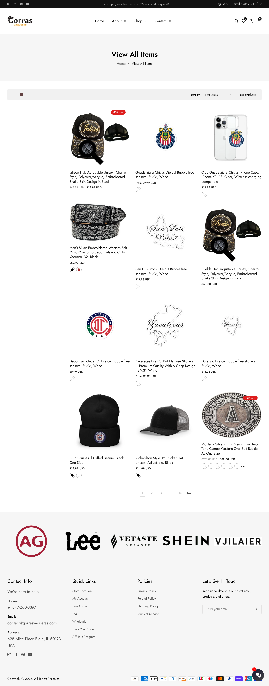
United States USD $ (245, 4)
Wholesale (79, 621)
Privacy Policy (146, 591)
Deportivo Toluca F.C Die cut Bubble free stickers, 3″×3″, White (100, 363)
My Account (80, 598)
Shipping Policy (147, 606)
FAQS (76, 614)
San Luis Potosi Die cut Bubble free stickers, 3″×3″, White (161, 271)
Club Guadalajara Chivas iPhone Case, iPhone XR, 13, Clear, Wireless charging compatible (231, 177)
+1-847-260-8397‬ (21, 607)
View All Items (142, 63)
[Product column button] (15, 94)
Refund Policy (146, 598)
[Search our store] (236, 21)
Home (99, 21)
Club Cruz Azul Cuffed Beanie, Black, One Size (97, 460)
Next (188, 493)
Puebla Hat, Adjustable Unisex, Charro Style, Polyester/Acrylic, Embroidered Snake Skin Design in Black (230, 274)
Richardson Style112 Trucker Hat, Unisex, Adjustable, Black (159, 460)
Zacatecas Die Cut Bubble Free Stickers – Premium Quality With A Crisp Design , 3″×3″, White (165, 366)
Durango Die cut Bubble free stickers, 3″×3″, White (229, 363)
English (221, 4)
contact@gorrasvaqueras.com (32, 623)
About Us (119, 21)
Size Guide (79, 606)
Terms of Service (148, 614)
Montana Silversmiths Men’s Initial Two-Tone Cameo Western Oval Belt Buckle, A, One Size (230, 449)
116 (179, 493)
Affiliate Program (83, 636)
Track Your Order (83, 629)
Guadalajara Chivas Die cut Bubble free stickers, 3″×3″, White (164, 174)
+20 (243, 466)
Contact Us (163, 21)
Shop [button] (138, 21)
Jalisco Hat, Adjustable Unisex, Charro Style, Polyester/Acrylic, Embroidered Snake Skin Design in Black (98, 177)
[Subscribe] (256, 609)
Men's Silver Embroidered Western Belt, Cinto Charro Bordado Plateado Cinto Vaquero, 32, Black (99, 252)
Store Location (82, 591)
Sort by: (195, 95)
